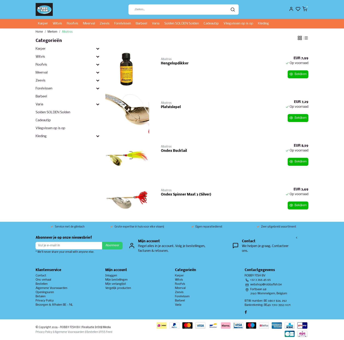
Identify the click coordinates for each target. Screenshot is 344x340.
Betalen (41, 296)
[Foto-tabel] (299, 38)
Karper (43, 23)
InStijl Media (102, 327)
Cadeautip (211, 23)
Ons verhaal (43, 279)
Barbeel (141, 23)
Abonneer (112, 245)
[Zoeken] (232, 9)
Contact (41, 275)
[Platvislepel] (128, 112)
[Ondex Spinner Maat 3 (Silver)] (128, 200)
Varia (155, 23)
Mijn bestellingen (116, 279)
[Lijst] (305, 38)
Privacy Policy (45, 300)
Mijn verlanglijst (115, 284)
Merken (52, 31)
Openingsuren (45, 292)
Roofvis (72, 23)
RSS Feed (106, 332)
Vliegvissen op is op (238, 23)
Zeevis (104, 23)
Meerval (89, 23)
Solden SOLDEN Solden (181, 23)
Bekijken (301, 74)
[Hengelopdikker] (128, 69)
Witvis (57, 23)
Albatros (67, 31)
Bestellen (42, 284)
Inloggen (111, 275)
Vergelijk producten (118, 288)
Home (39, 31)
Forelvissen (122, 23)
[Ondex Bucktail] (128, 156)
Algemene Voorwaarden (51, 288)
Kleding (263, 23)
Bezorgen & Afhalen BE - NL (54, 304)
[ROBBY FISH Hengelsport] (44, 9)
